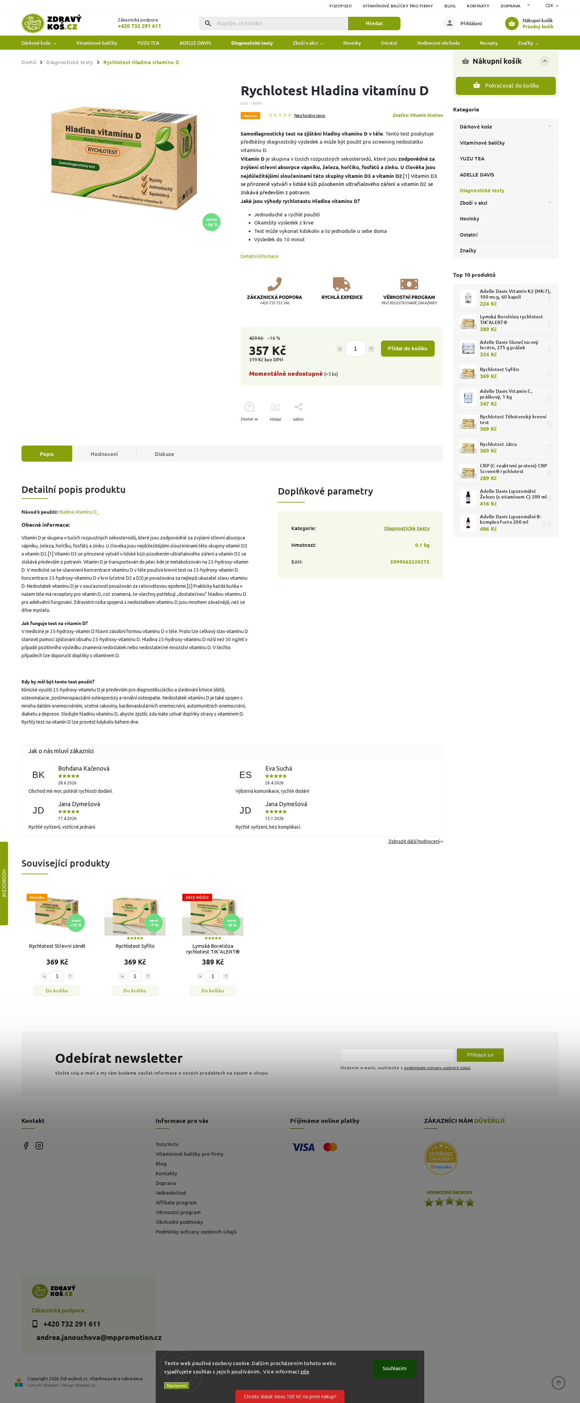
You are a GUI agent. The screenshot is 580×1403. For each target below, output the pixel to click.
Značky (468, 250)
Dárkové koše (476, 126)
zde (304, 1371)
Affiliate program (176, 1202)
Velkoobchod (171, 1193)
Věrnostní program (178, 1212)
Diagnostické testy (482, 190)
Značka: (418, 115)
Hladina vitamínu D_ (78, 512)
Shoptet (50, 1385)
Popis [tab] (47, 453)
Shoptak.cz (85, 1385)
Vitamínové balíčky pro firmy (398, 6)
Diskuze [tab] (164, 453)
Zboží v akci (473, 202)
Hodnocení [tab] (104, 453)
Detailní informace (260, 256)
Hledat (374, 23)
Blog (449, 6)
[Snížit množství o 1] (340, 349)
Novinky (469, 218)
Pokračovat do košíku (512, 86)
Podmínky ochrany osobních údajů (196, 1232)
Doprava (511, 6)
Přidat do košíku (407, 348)
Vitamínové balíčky (482, 142)
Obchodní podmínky (179, 1222)
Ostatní (469, 234)
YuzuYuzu (340, 6)
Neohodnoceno (309, 115)
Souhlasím (394, 1368)
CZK (549, 5)
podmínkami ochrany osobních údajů (437, 1068)
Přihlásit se (480, 1055)
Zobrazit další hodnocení (414, 841)
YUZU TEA (472, 158)
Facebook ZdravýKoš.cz (25, 1145)
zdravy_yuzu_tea (39, 1145)
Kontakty (478, 6)
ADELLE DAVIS (477, 174)
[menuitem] (43, 43)
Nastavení (177, 1385)
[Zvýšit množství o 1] (371, 349)
